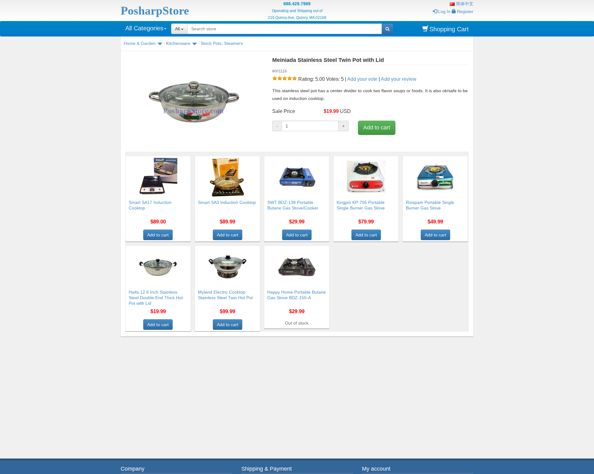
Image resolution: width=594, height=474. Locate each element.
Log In (444, 11)
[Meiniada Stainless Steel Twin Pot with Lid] (194, 102)
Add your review (398, 79)
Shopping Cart (449, 29)
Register (465, 11)
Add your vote (362, 79)
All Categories (144, 28)
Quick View (177, 159)
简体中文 (464, 3)
